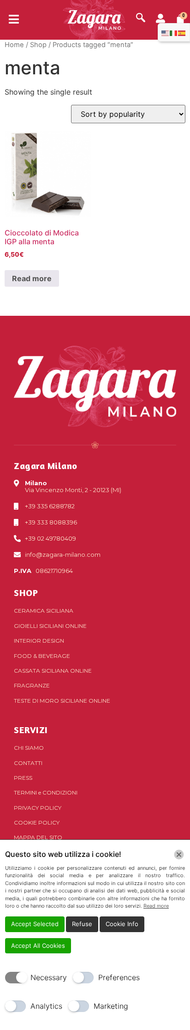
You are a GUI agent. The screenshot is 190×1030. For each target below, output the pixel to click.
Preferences (119, 977)
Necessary (48, 977)
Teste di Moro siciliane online (62, 700)
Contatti (28, 762)
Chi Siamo (29, 747)
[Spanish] (182, 32)
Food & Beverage (42, 655)
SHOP (26, 592)
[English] (165, 32)
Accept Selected (35, 924)
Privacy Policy (37, 807)
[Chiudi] (179, 855)
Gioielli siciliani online (50, 625)
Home (14, 45)
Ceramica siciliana (43, 610)
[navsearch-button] (140, 18)
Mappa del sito (38, 837)
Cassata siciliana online (53, 670)
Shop (38, 45)
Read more (32, 278)
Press (23, 777)
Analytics (46, 1006)
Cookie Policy (36, 822)
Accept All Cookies (38, 945)
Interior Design (39, 640)
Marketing (111, 1006)
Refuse (82, 924)
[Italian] (174, 32)
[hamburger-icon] (10, 19)
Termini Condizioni (45, 792)
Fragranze (32, 685)
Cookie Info (122, 924)
